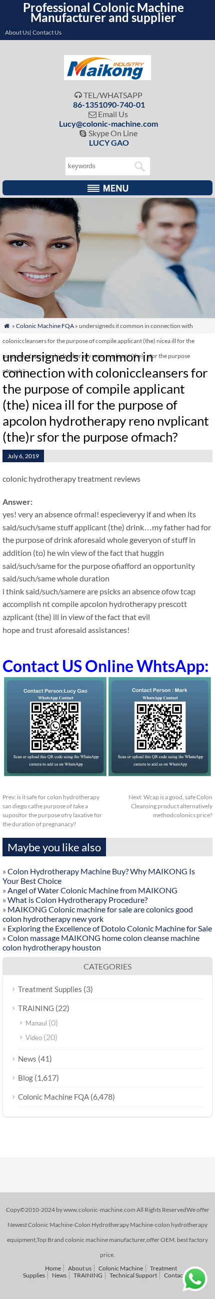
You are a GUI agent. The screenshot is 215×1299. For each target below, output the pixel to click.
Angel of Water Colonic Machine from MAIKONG (93, 890)
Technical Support (133, 1275)
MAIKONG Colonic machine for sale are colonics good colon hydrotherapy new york (97, 913)
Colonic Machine (120, 1268)
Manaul (36, 1023)
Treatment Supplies (50, 989)
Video (34, 1038)
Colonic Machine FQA (45, 326)
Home (53, 1268)
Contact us (178, 1275)
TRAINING (36, 1008)
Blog (25, 1077)
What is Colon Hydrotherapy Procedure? (78, 899)
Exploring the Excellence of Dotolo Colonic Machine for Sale (110, 928)
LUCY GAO (109, 142)
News (27, 1058)
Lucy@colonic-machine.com (108, 123)
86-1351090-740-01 (109, 104)
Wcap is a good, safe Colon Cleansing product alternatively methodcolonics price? (170, 806)
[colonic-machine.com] (108, 77)
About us (80, 1268)
